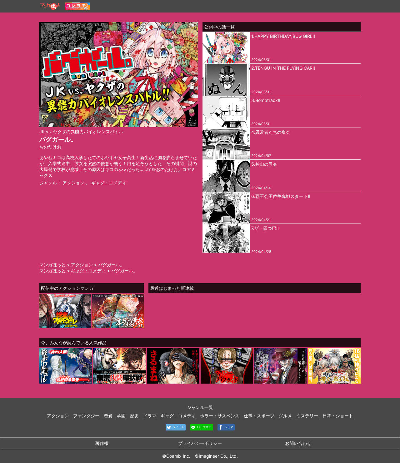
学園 (121, 415)
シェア (228, 427)
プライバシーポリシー (200, 443)
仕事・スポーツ (259, 415)
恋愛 (108, 415)
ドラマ (149, 415)
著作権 (101, 443)
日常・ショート (337, 415)
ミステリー (307, 415)
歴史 (134, 415)
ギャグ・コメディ (108, 182)
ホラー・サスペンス (219, 415)
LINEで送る (204, 427)
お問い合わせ (298, 443)
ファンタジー (86, 415)
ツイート (178, 427)
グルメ (285, 415)
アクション (73, 182)
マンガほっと (52, 264)
